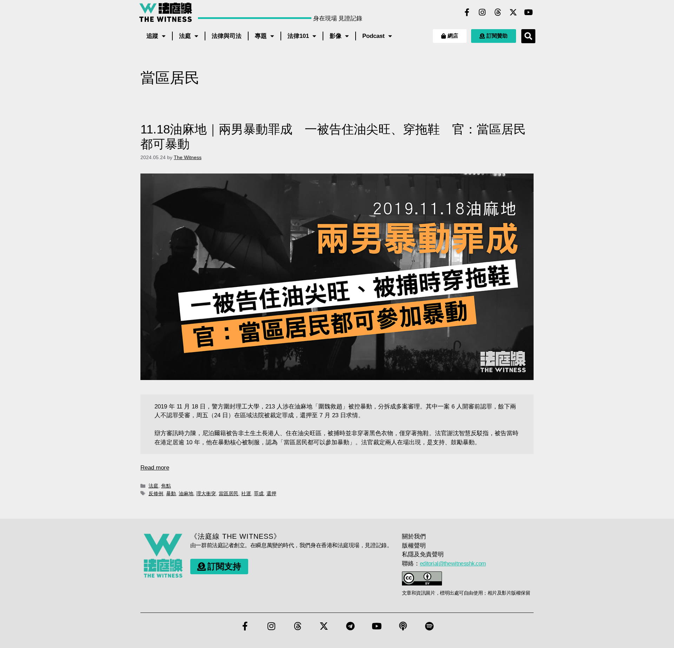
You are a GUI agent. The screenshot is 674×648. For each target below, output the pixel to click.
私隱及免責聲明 (423, 554)
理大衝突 (206, 493)
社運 (246, 493)
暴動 (171, 493)
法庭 (185, 36)
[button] (528, 36)
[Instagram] (482, 12)
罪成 (259, 493)
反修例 (155, 493)
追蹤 (152, 36)
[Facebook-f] (467, 12)
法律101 (298, 36)
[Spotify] (429, 626)
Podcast (373, 36)
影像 (336, 36)
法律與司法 (227, 36)
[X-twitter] (513, 12)
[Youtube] (528, 12)
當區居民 (228, 493)
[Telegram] (350, 626)
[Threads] (497, 12)
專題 (261, 36)
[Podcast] (403, 626)
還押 (271, 493)
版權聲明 (414, 545)
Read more (154, 467)
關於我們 (414, 536)
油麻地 (186, 493)
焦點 (166, 486)
